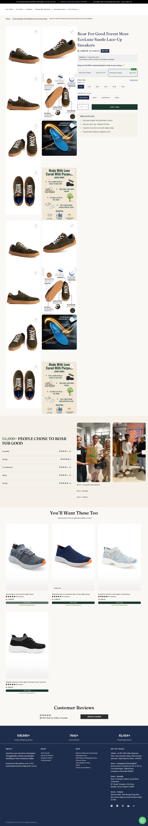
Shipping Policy (81, 755)
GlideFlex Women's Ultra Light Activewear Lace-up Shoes (26, 682)
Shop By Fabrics (43, 9)
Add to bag (73, 603)
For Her (19, 9)
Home (8, 19)
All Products (45, 753)
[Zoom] (36, 31)
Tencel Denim (46, 760)
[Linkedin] (135, 805)
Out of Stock (27, 603)
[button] (10, 596)
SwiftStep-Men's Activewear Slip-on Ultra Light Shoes (71, 594)
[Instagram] (124, 805)
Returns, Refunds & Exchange (86, 753)
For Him (9, 9)
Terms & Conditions (83, 767)
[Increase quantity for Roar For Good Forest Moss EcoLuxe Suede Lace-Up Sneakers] (87, 107)
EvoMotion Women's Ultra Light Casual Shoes (114, 594)
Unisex (29, 9)
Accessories (59, 9)
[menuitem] (10, 9)
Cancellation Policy (83, 763)
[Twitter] (118, 805)
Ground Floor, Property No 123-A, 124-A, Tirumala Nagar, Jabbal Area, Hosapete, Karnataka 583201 (126, 767)
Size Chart (134, 80)
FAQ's (78, 765)
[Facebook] (113, 805)
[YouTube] (130, 806)
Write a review (94, 716)
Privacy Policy (81, 760)
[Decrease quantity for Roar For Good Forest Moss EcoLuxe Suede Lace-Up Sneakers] (79, 107)
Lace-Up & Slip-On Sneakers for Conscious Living (29, 19)
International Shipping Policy (86, 758)
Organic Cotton (46, 758)
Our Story (72, 9)
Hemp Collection (47, 755)
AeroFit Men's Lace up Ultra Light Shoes (20, 594)
